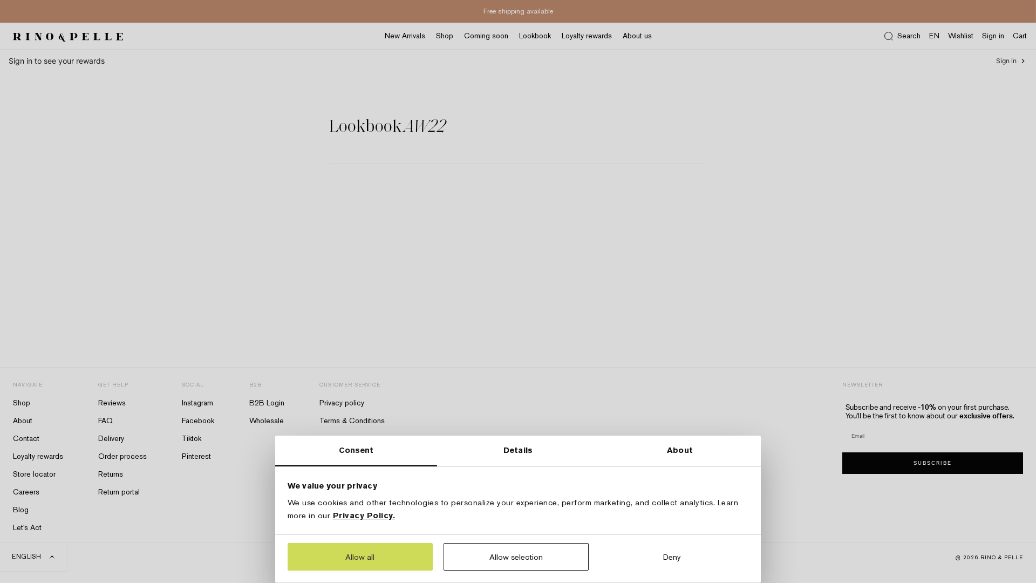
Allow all (359, 557)
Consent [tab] (356, 450)
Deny (672, 557)
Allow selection (516, 557)
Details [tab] (518, 450)
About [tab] (680, 450)
